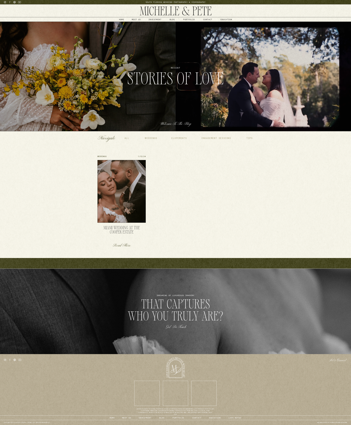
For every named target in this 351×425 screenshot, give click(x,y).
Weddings (102, 156)
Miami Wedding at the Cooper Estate (121, 230)
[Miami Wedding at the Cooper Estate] (121, 191)
